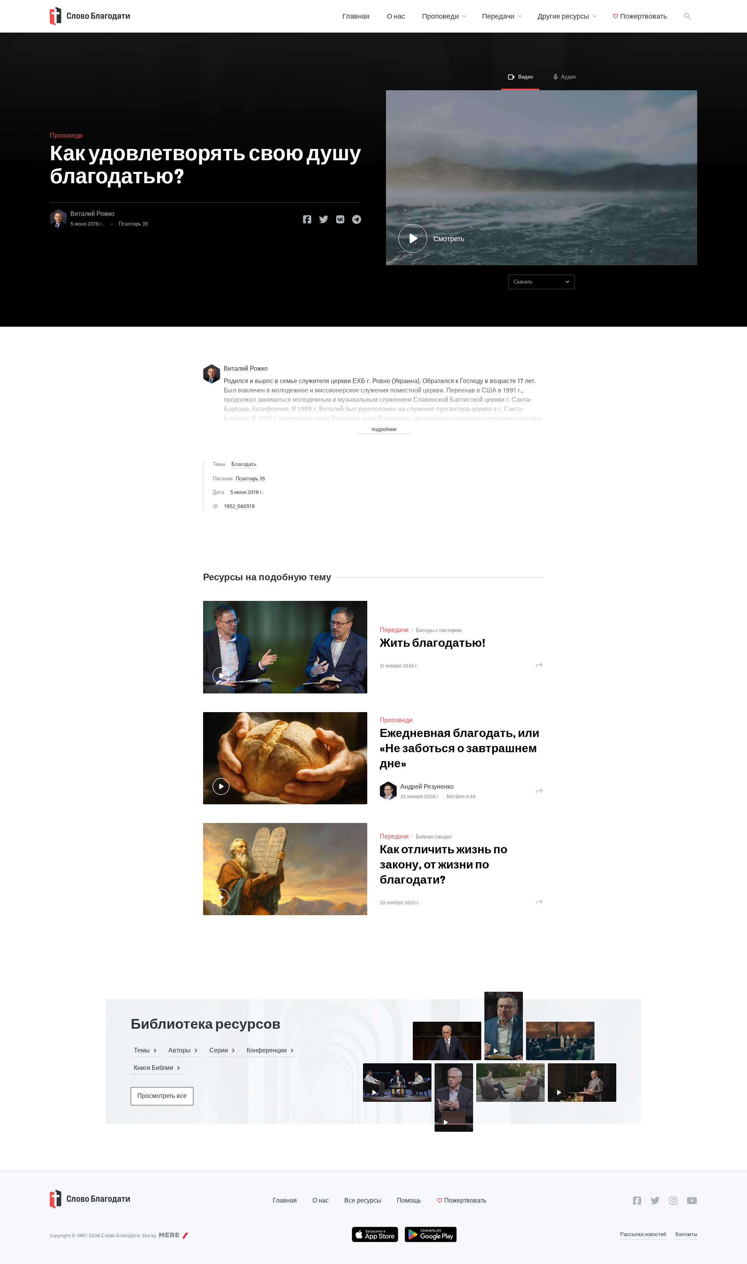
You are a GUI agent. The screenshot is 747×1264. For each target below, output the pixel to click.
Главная (356, 16)
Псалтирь (133, 224)
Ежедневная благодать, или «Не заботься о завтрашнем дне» (459, 749)
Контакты (686, 1234)
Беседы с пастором (438, 630)
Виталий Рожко (92, 213)
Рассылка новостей (643, 1234)
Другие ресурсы (563, 16)
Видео (525, 77)
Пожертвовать (643, 16)
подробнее (384, 429)
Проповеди (440, 16)
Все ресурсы (362, 1200)
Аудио (568, 77)
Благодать (243, 464)
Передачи (498, 16)
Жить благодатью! (433, 644)
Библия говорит (434, 836)
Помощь (409, 1200)
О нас (396, 16)
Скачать (523, 281)
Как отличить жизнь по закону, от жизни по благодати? (443, 865)
